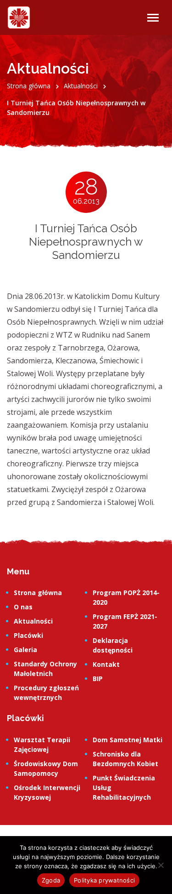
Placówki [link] (28, 635)
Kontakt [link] (106, 664)
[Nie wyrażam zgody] (160, 865)
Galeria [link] (25, 649)
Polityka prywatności (104, 880)
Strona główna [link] (38, 592)
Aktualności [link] (33, 621)
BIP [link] (98, 678)
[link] (18, 17)
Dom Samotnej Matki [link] (127, 739)
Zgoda (51, 880)
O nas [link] (23, 606)
